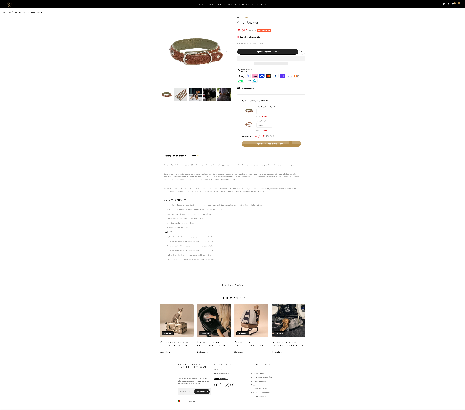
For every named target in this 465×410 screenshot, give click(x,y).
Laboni (247, 17)
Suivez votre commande (259, 373)
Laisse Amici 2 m (262, 121)
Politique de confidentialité (260, 393)
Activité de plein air (14, 12)
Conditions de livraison (259, 389)
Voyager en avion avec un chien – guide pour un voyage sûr (287, 345)
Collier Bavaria (36, 12)
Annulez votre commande (260, 381)
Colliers (26, 12)
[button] (271, 58)
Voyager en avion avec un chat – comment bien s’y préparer (176, 345)
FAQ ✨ (195, 155)
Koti (3, 12)
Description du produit (175, 155)
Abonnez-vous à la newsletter (261, 377)
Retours (253, 385)
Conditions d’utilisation (259, 396)
